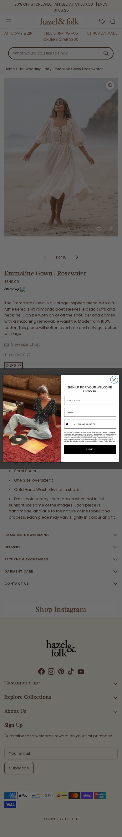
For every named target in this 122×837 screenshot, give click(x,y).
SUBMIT (90, 449)
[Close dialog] (114, 379)
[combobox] (70, 424)
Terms (112, 441)
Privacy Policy (103, 441)
